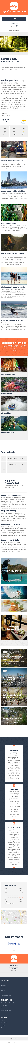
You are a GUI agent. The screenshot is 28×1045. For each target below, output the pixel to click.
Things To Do (4, 1019)
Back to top (14, 1029)
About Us (3, 1017)
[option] (14, 44)
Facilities (3, 1024)
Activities (3, 1022)
